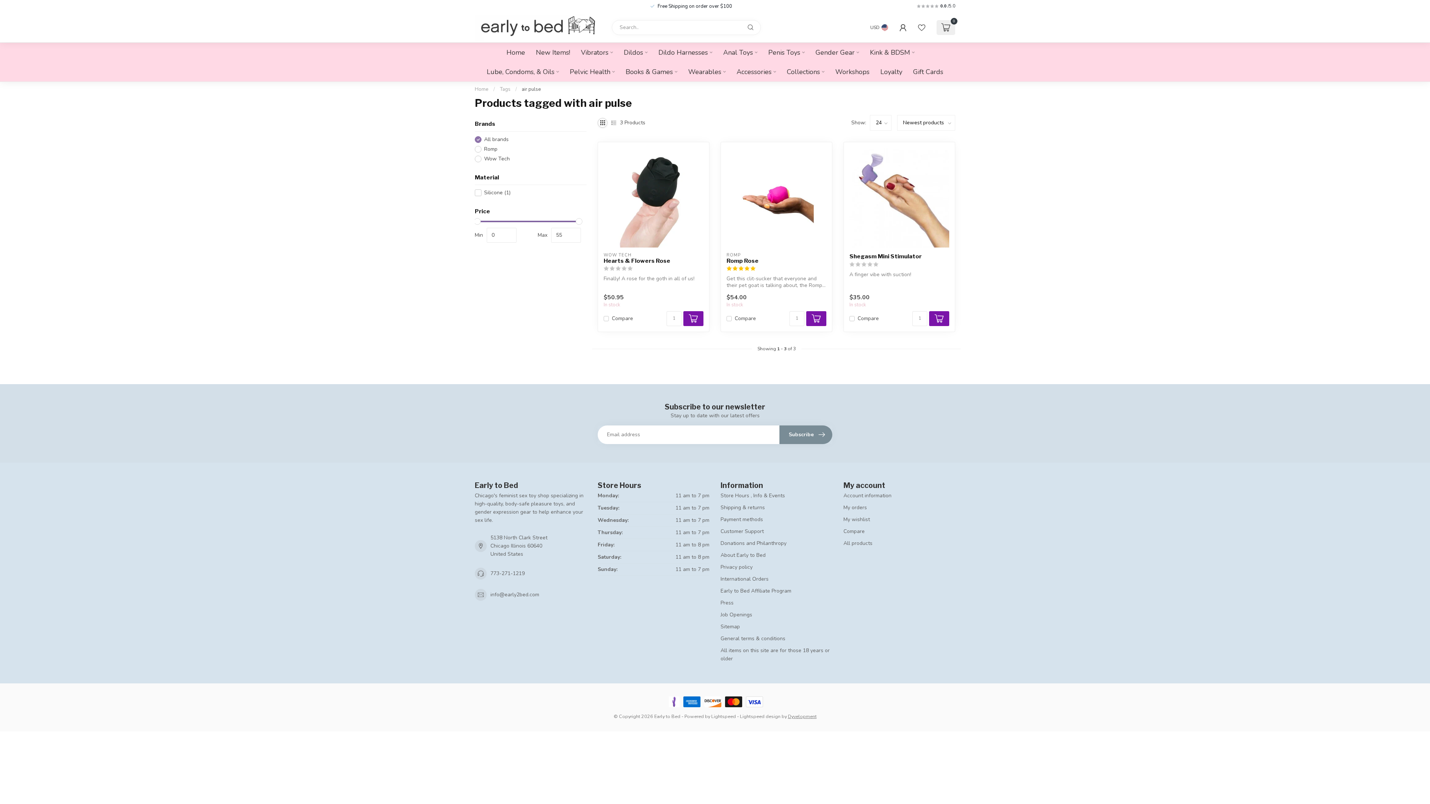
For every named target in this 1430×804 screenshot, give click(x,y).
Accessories (754, 71)
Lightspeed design (760, 716)
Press (727, 602)
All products (858, 543)
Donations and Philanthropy (753, 543)
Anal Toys (738, 52)
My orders (855, 507)
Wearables (704, 71)
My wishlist (856, 519)
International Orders (745, 579)
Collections (803, 71)
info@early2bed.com (514, 594)
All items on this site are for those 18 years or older (775, 654)
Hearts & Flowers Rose (637, 261)
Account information (867, 495)
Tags (505, 89)
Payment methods (742, 519)
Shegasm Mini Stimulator (885, 256)
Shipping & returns (743, 507)
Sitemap (730, 626)
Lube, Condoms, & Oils (520, 71)
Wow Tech (497, 159)
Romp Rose (743, 261)
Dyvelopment (802, 716)
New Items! (553, 52)
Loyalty (891, 71)
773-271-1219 (507, 573)
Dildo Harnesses (683, 52)
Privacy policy (737, 567)
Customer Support (742, 531)
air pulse (531, 89)
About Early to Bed (743, 555)
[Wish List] (921, 27)
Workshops (852, 71)
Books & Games (649, 71)
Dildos (633, 52)
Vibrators (594, 52)
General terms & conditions (753, 638)
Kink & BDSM (890, 52)
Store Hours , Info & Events (753, 495)
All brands (496, 139)
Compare (622, 318)
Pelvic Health (590, 71)
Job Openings (736, 614)
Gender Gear (835, 52)
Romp (491, 149)
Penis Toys (784, 52)
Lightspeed (723, 716)
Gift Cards (928, 71)
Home (515, 52)
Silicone (497, 192)
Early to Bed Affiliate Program (756, 590)
